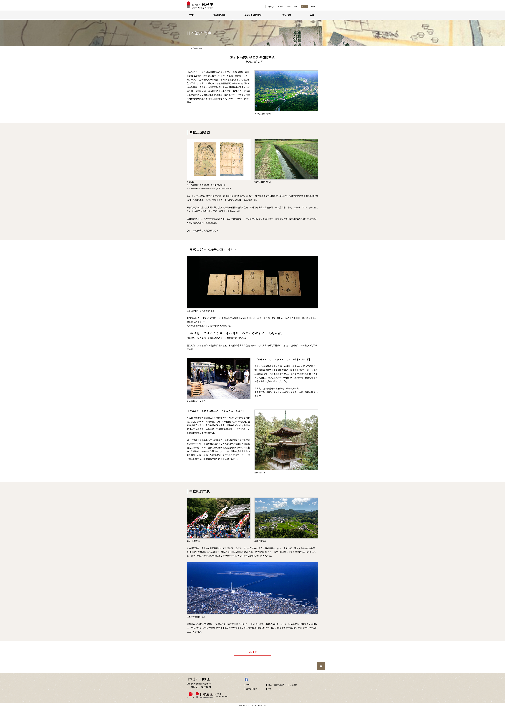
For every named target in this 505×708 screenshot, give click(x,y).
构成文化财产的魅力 (253, 15)
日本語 (280, 6)
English (288, 6)
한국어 (296, 6)
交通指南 (286, 15)
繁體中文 (314, 6)
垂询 (312, 15)
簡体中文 (304, 6)
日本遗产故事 (219, 15)
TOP (191, 15)
